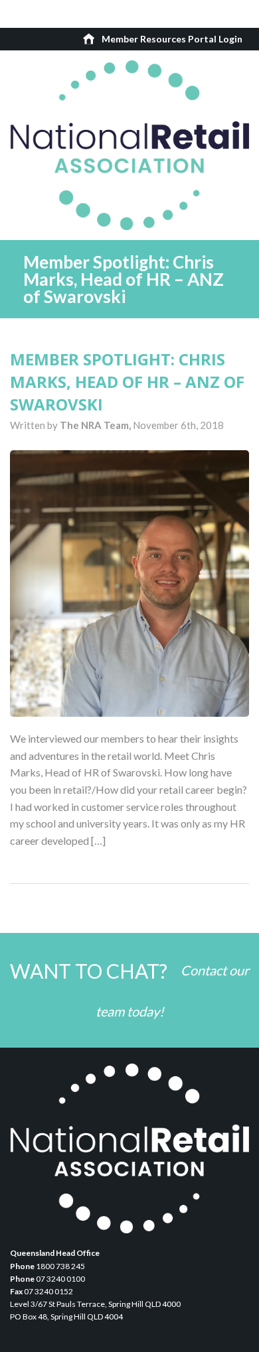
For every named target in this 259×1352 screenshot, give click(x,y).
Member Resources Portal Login (172, 38)
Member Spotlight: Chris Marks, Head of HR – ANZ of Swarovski (127, 381)
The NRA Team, (96, 425)
